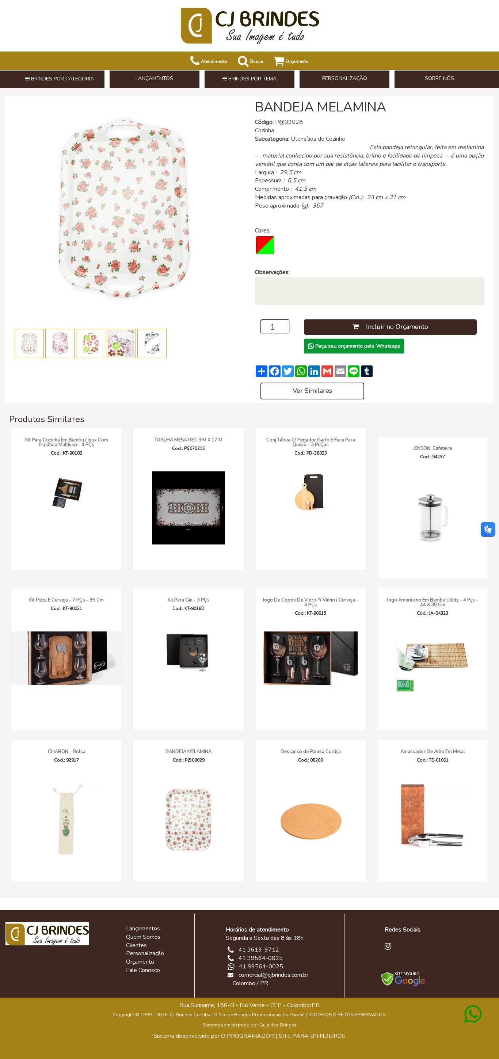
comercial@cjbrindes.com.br (273, 975)
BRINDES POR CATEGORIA (62, 78)
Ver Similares (312, 390)
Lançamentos (143, 929)
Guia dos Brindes (278, 1025)
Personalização (145, 953)
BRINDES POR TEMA (252, 78)
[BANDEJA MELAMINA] (124, 209)
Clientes (136, 945)
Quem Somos (143, 937)
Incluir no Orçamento (393, 326)
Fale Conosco (143, 970)
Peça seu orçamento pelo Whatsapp (357, 345)
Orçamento (140, 962)
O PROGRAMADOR (247, 1036)
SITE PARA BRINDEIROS (312, 1036)
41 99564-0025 (261, 967)
